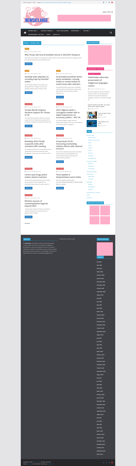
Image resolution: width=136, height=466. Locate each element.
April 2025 (99, 308)
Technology (91, 168)
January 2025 (100, 318)
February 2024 (100, 354)
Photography (91, 187)
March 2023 (100, 391)
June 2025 (99, 301)
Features (90, 189)
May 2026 (99, 268)
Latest (48, 34)
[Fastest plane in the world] (92, 124)
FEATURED (86, 30)
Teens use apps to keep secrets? (104, 114)
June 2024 (99, 341)
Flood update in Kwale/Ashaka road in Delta (68, 175)
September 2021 (101, 451)
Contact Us (56, 34)
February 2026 (100, 275)
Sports (90, 142)
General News (32, 30)
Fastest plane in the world (103, 122)
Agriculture (91, 166)
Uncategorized (28, 104)
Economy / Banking (46, 30)
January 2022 (100, 437)
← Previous (26, 223)
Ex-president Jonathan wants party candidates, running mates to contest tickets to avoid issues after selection (69, 80)
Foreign (90, 148)
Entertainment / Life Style (36, 34)
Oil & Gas (90, 179)
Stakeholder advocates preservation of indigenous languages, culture (98, 81)
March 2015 (100, 454)
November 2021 (101, 444)
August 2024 (100, 335)
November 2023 (101, 364)
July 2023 (99, 378)
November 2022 (101, 404)
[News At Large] (25, 33)
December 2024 (101, 321)
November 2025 (101, 285)
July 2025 (99, 298)
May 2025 (99, 305)
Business (90, 163)
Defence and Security (93, 140)
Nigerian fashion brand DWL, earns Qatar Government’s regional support (99, 105)
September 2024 (101, 331)
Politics (27, 48)
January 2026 (100, 278)
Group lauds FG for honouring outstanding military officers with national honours (69, 145)
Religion (90, 184)
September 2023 (101, 371)
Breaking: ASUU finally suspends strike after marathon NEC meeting (35, 143)
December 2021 (101, 441)
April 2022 (99, 427)
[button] (37, 31)
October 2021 (100, 447)
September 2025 (101, 291)
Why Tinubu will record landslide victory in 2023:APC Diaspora (52, 54)
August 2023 (100, 374)
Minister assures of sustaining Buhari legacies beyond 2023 (36, 203)
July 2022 (99, 417)
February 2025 (100, 315)
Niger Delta (91, 176)
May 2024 (99, 344)
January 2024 (100, 358)
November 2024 (101, 325)
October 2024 (100, 328)
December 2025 (101, 281)
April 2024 (99, 348)
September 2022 (101, 411)
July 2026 (99, 262)
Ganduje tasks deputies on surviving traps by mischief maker (37, 79)
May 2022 (99, 424)
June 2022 (99, 421)
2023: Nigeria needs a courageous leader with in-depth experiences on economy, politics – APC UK (68, 114)
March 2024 (100, 351)
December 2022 (101, 401)
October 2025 (100, 288)
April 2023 (99, 388)
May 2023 (99, 384)
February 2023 (100, 394)
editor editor (38, 51)
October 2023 (100, 368)
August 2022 (100, 414)
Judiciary (90, 153)
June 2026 (99, 265)
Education (91, 155)
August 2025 (100, 295)
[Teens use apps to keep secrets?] (92, 115)
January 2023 (100, 398)
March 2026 (100, 271)
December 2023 (101, 361)
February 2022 (100, 434)
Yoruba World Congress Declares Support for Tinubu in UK (37, 112)
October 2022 (100, 408)
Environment (75, 30)
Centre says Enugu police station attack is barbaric (36, 175)
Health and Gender (62, 30)
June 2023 (99, 381)
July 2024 (99, 338)
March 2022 (100, 431)
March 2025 (100, 311)
